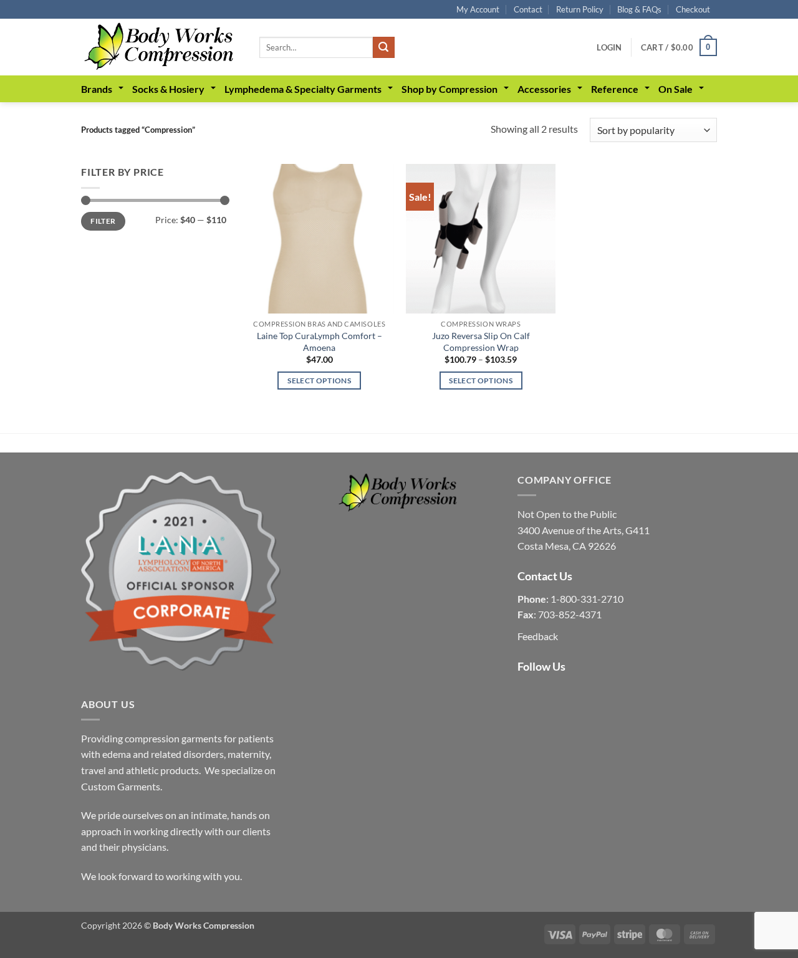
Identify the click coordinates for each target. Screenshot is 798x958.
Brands (96, 89)
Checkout (693, 9)
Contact (528, 9)
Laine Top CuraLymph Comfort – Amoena (319, 341)
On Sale (675, 89)
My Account (477, 9)
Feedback (537, 636)
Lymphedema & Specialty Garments (303, 89)
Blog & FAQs (639, 9)
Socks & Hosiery (168, 89)
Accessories (544, 89)
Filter (102, 221)
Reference (614, 89)
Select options (319, 380)
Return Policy (579, 9)
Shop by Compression (449, 89)
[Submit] (383, 47)
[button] (609, 47)
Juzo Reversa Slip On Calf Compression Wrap (481, 341)
